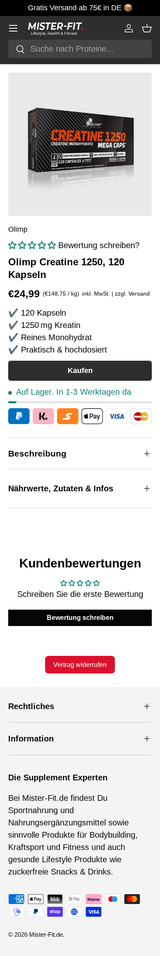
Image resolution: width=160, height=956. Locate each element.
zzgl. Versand (132, 293)
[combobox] (80, 49)
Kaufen (80, 370)
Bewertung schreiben (80, 617)
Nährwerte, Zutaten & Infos (60, 488)
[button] (147, 28)
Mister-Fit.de (46, 934)
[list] (80, 144)
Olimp (17, 229)
